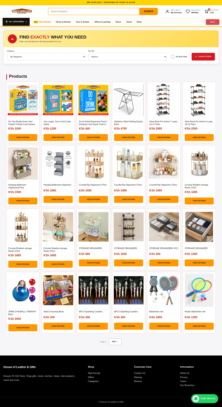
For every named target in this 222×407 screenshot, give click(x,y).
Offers (91, 377)
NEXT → (115, 341)
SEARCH (148, 11)
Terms (183, 381)
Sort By (91, 51)
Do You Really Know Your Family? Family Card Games (21, 123)
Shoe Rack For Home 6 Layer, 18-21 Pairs (199, 123)
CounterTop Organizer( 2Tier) (128, 185)
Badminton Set (156, 311)
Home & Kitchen (63, 22)
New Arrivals (45, 22)
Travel (129, 22)
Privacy (184, 377)
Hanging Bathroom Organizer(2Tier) (17, 186)
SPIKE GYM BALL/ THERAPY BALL (22, 313)
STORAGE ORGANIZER (90, 248)
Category (10, 51)
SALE (212, 22)
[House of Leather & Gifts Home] (22, 11)
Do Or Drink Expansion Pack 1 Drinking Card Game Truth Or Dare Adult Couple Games (93, 123)
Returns (138, 381)
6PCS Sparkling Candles (91, 311)
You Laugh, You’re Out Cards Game (57, 123)
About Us (185, 373)
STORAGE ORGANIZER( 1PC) (163, 248)
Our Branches (187, 385)
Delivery (138, 377)
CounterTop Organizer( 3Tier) (93, 185)
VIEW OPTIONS (22, 137)
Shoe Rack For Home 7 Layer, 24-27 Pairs (163, 123)
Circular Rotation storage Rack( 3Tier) (20, 249)
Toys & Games (82, 22)
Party (139, 22)
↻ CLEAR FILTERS (203, 56)
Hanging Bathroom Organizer (57, 185)
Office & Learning (102, 22)
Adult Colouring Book (54, 311)
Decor (118, 22)
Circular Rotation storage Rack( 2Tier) (196, 186)
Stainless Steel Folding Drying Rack (128, 123)
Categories (93, 381)
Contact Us (139, 373)
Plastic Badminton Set (195, 311)
